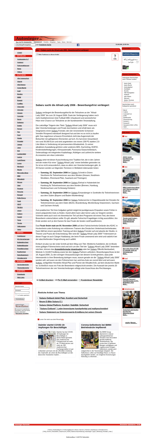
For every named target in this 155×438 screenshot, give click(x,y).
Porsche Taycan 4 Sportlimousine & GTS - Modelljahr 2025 (131, 280)
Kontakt (105, 431)
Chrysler (20, 110)
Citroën (19, 113)
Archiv (49, 431)
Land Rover (21, 160)
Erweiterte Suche (45, 45)
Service (81, 429)
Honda (19, 138)
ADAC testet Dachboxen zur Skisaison (128, 158)
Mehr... (125, 162)
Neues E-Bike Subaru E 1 (50, 302)
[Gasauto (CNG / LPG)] (131, 125)
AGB (68, 431)
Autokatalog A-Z (22, 59)
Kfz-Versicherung (23, 239)
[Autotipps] (131, 89)
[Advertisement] (77, 18)
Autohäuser (21, 236)
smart (19, 211)
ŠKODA (20, 207)
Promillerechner (22, 249)
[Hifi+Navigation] (131, 93)
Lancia (19, 157)
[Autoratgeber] (131, 87)
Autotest (20, 62)
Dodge (19, 126)
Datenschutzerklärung (77, 431)
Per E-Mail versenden (67, 280)
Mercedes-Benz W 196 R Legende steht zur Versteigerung (130, 250)
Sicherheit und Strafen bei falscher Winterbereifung (130, 311)
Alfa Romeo (21, 85)
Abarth (19, 81)
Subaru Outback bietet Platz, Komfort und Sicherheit (63, 298)
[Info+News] (131, 96)
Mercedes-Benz (22, 173)
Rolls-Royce (21, 198)
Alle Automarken (23, 78)
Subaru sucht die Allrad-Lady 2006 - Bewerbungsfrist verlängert (65, 50)
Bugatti (19, 100)
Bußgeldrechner (22, 242)
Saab (19, 201)
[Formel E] (131, 123)
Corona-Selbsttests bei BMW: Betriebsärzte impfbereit (96, 326)
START (19, 53)
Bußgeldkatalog (22, 245)
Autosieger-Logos (90, 431)
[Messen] (131, 98)
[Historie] (131, 95)
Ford (18, 135)
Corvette (20, 116)
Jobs (110, 431)
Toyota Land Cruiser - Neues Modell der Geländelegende (130, 219)
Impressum (62, 431)
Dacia (19, 119)
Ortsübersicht (22, 258)
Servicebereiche (23, 265)
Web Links (20, 277)
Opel (18, 185)
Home (50, 429)
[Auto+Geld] (131, 83)
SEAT (19, 204)
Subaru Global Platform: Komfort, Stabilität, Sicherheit (64, 305)
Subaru (19, 214)
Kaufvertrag (21, 252)
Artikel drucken (46, 280)
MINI (18, 176)
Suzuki (19, 217)
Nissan (19, 182)
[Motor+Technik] (131, 100)
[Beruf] (131, 110)
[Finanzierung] (131, 119)
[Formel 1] (131, 121)
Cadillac (20, 104)
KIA (18, 151)
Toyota (19, 223)
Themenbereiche (23, 268)
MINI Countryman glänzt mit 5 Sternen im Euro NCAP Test (131, 189)
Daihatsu (20, 122)
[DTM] (131, 116)
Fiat (18, 132)
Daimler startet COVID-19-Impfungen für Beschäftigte (52, 326)
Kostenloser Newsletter (92, 280)
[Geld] (131, 127)
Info (37, 50)
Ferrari (19, 129)
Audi (18, 91)
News (19, 69)
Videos (19, 72)
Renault (20, 195)
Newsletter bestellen (22, 313)
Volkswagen (21, 226)
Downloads (21, 274)
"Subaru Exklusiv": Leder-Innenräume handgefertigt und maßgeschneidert (73, 309)
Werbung (99, 431)
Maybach (20, 166)
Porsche (20, 192)
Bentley (20, 94)
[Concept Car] (131, 114)
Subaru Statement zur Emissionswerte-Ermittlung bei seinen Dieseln (70, 312)
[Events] (131, 91)
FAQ (44, 431)
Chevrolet (20, 107)
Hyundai (20, 141)
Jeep (19, 148)
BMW (19, 97)
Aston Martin (21, 88)
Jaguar (19, 144)
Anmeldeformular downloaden (68, 249)
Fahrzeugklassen (23, 65)
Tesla (19, 220)
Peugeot (20, 189)
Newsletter (55, 431)
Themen (87, 429)
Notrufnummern (22, 255)
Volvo (19, 229)
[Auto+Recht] (131, 85)
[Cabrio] (131, 112)
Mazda (19, 170)
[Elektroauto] (131, 118)
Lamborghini (21, 154)
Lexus (19, 163)
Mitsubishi (20, 179)
